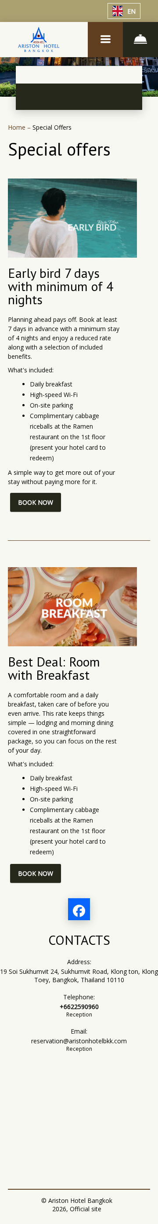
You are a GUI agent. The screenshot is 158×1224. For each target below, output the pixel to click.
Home (17, 127)
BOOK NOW (35, 502)
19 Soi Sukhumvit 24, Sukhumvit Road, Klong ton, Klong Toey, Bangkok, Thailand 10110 (79, 975)
